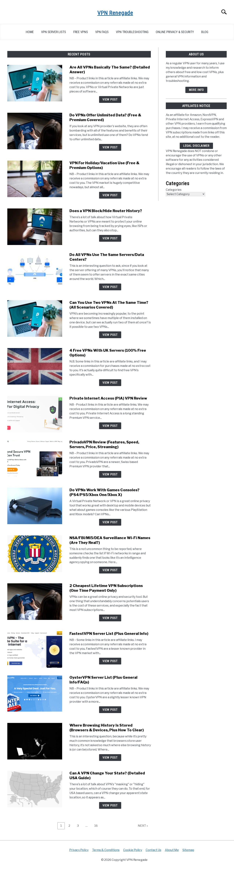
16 (97, 825)
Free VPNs (80, 32)
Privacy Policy (78, 850)
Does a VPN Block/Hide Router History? (105, 211)
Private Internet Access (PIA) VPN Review (108, 398)
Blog (204, 32)
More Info (196, 90)
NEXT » (143, 825)
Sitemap (188, 850)
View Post (110, 99)
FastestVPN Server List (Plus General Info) (108, 633)
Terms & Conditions (106, 850)
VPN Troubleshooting (132, 32)
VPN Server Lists (53, 32)
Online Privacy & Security (175, 32)
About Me (172, 850)
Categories (174, 189)
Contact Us (153, 850)
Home (30, 32)
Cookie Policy (132, 850)
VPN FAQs (102, 32)
